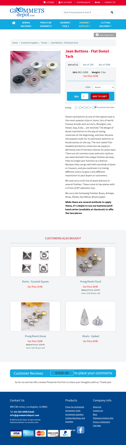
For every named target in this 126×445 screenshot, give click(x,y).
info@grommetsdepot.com (24, 415)
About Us (97, 407)
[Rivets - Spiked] (90, 316)
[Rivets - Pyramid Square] (35, 261)
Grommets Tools (73, 410)
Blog (95, 414)
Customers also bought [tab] (63, 238)
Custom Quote (83, 2)
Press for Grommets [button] (46, 24)
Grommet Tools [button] (65, 24)
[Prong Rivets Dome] (35, 316)
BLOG (97, 2)
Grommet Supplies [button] (84, 24)
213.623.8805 (20, 411)
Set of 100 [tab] (88, 64)
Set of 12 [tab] (73, 64)
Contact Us (109, 2)
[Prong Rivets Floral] (90, 261)
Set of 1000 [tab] (104, 64)
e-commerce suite (32, 422)
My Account (66, 2)
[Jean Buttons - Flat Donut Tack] (35, 71)
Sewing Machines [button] (26, 24)
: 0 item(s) (50, 2)
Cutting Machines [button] (104, 24)
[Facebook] (80, 430)
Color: (88, 87)
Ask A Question (106, 35)
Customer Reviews (105, 107)
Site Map (97, 425)
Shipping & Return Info (103, 418)
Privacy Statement (101, 422)
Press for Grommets (74, 407)
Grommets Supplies (74, 414)
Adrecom (21, 422)
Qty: (76, 96)
